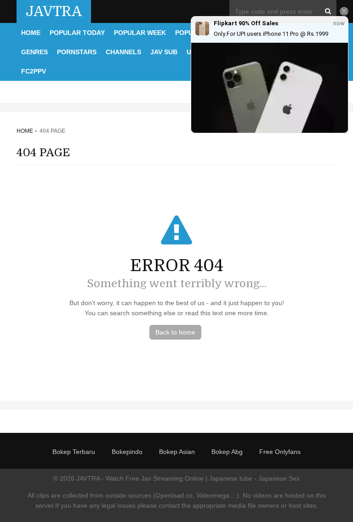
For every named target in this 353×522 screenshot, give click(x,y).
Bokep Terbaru (73, 451)
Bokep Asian (177, 451)
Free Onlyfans (280, 451)
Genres (34, 52)
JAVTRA (54, 11)
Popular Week (140, 32)
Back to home (175, 332)
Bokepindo (127, 451)
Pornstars (77, 52)
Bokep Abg (227, 451)
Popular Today (77, 32)
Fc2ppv (33, 71)
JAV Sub (163, 52)
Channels (123, 52)
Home (30, 32)
